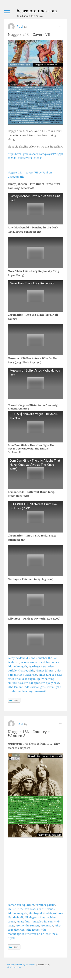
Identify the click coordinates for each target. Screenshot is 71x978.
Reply (15, 700)
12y (25, 26)
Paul (20, 26)
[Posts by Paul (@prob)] (11, 27)
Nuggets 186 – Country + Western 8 (29, 733)
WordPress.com (14, 967)
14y (25, 724)
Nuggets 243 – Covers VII (29, 34)
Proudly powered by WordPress (21, 964)
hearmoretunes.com (37, 10)
